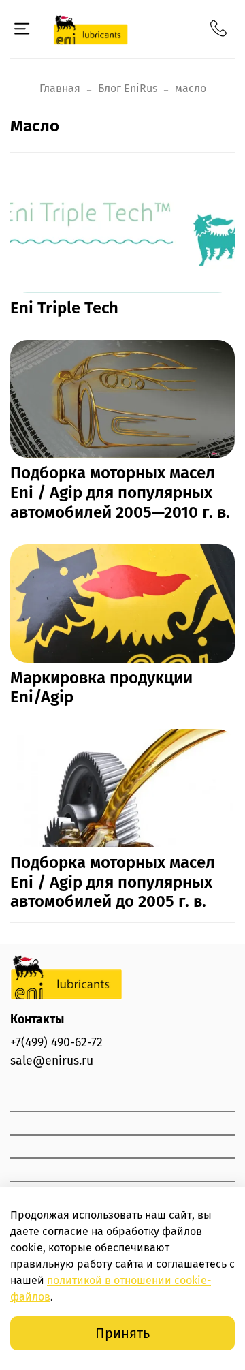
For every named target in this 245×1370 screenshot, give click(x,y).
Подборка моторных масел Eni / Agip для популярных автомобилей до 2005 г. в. (112, 882)
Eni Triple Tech (64, 307)
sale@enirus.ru (51, 1061)
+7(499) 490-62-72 (56, 1043)
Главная (59, 88)
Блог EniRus (127, 88)
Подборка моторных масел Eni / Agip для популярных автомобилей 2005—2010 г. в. (120, 492)
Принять (122, 1333)
